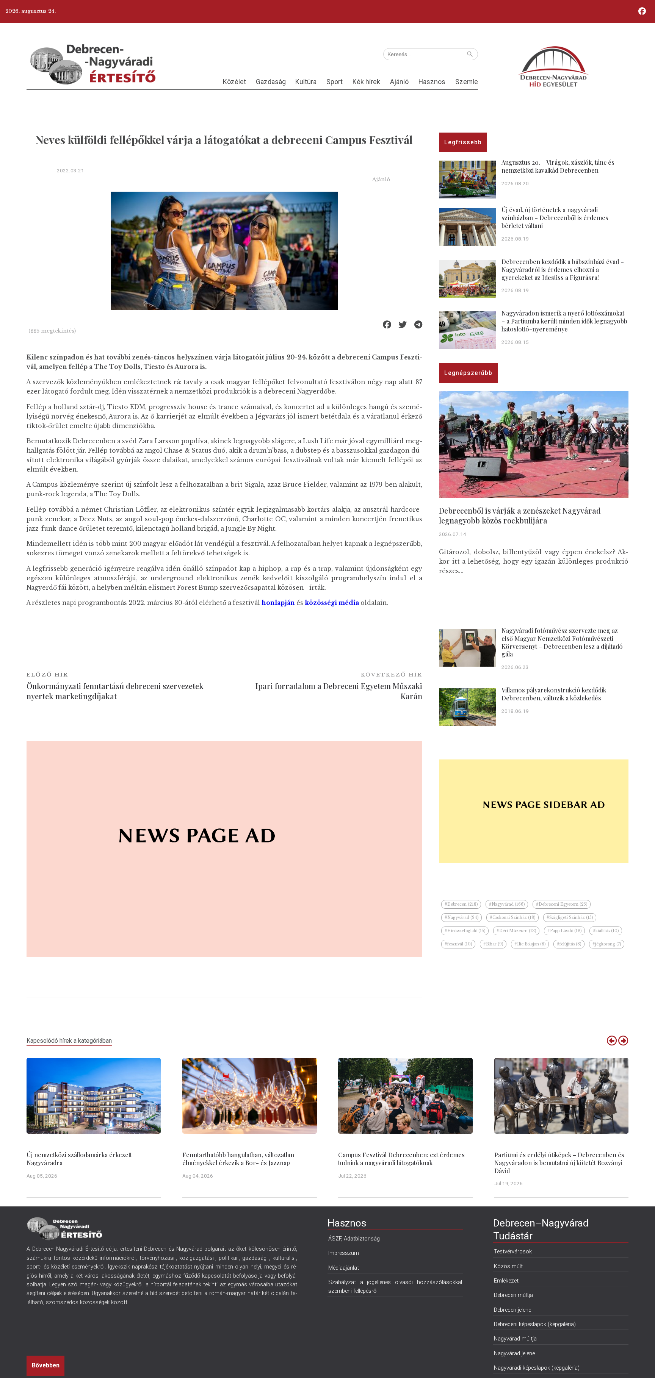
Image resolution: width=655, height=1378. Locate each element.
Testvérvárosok (513, 1251)
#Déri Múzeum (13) (516, 930)
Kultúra (306, 82)
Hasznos (431, 82)
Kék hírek (366, 82)
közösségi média (332, 602)
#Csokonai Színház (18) (512, 917)
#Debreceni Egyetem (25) (561, 904)
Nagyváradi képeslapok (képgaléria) (537, 1367)
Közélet (234, 82)
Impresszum (343, 1253)
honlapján (278, 602)
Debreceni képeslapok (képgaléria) (535, 1324)
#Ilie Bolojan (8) (529, 944)
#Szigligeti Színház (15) (570, 917)
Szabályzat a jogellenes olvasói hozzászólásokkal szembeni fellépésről (395, 1286)
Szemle (466, 82)
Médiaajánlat (343, 1267)
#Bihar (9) (493, 944)
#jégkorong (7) (606, 944)
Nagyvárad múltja (515, 1338)
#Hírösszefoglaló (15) (465, 930)
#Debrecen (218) (461, 904)
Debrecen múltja (513, 1295)
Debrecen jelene (512, 1309)
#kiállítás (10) (606, 930)
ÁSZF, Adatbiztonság (354, 1238)
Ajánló (399, 82)
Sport (334, 82)
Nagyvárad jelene (514, 1353)
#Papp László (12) (564, 930)
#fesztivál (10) (458, 944)
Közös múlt (508, 1266)
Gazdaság (271, 82)
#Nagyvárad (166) (507, 904)
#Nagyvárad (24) (461, 917)
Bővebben (46, 1365)
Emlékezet (506, 1280)
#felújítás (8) (569, 944)
